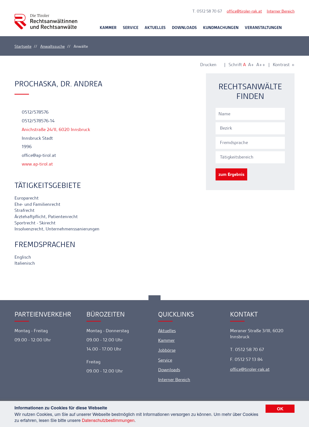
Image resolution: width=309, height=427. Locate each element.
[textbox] (251, 128)
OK (280, 409)
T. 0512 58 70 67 (207, 11)
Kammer (108, 27)
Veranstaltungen (263, 27)
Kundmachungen (221, 27)
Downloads (184, 27)
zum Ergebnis (231, 174)
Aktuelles (155, 27)
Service (130, 27)
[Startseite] (45, 17)
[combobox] (251, 127)
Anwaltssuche (52, 46)
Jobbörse (167, 350)
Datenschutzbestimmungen (108, 420)
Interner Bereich (281, 11)
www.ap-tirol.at (37, 164)
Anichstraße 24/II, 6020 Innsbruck (55, 129)
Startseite (22, 46)
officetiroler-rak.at (244, 11)
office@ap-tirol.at (38, 155)
